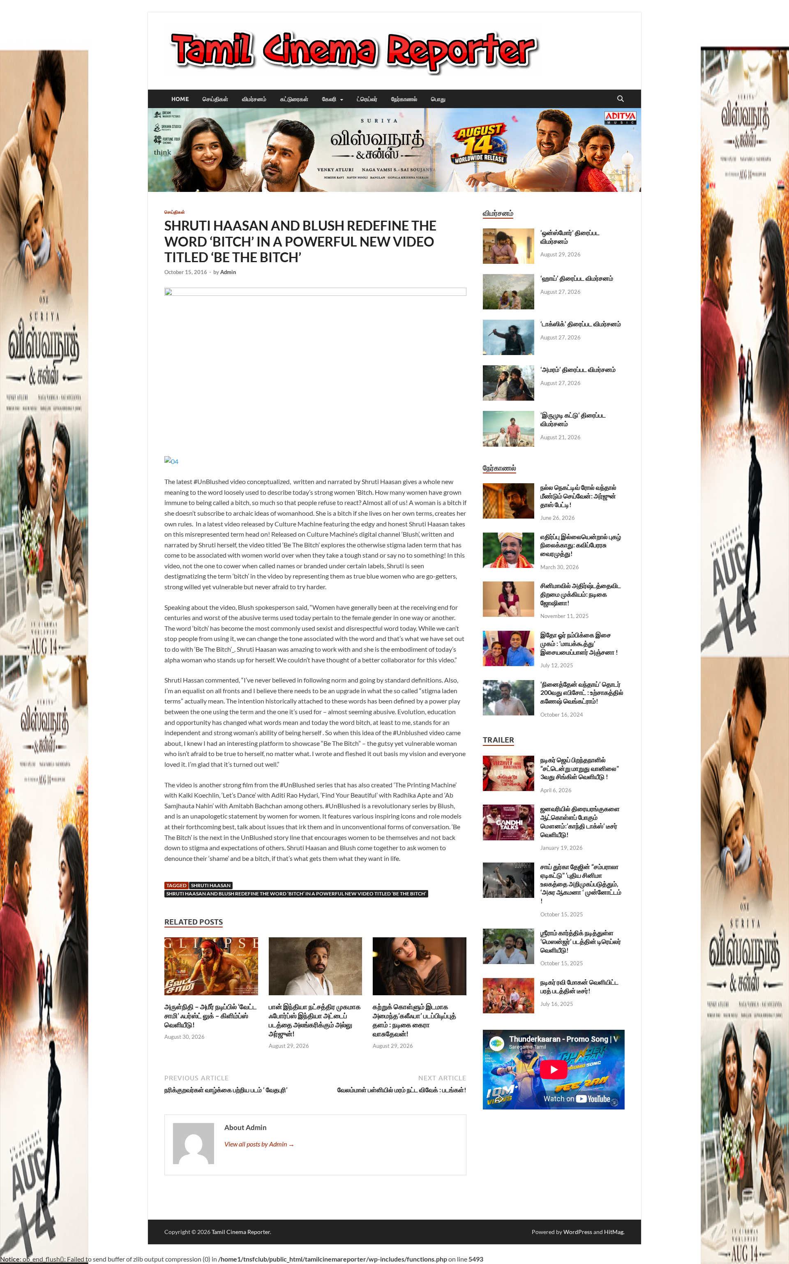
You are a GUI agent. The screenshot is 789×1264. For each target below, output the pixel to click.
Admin (228, 272)
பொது (438, 99)
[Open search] (620, 99)
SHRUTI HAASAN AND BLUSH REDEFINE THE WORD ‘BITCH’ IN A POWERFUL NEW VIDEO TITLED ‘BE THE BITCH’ (296, 893)
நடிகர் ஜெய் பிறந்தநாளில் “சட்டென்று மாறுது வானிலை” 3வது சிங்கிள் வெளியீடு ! (579, 768)
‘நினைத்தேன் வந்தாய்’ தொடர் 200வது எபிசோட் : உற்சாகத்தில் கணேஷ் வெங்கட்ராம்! (581, 692)
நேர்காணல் (404, 99)
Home (180, 99)
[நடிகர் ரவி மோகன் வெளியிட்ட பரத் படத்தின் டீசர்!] (508, 983)
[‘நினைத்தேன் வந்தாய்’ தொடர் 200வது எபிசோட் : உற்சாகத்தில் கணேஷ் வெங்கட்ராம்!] (508, 685)
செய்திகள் (215, 99)
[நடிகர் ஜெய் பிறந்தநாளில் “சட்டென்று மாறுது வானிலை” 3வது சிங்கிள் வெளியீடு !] (508, 760)
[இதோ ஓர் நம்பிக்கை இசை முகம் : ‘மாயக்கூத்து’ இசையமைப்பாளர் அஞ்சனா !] (508, 635)
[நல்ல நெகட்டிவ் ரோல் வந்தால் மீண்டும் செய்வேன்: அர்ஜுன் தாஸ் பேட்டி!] (508, 488)
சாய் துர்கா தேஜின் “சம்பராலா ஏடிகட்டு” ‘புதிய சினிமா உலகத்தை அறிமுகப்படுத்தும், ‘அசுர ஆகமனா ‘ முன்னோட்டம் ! (580, 883)
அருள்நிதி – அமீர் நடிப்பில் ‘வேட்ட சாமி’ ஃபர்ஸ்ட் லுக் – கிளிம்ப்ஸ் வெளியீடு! (210, 1015)
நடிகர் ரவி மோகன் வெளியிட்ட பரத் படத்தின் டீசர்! (579, 986)
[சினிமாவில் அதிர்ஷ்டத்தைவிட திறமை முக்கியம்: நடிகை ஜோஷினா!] (508, 586)
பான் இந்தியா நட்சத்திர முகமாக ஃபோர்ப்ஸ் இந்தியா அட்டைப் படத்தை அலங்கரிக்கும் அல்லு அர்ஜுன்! (315, 1020)
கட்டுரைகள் (294, 99)
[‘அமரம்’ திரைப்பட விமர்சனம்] (508, 370)
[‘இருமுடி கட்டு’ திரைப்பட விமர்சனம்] (508, 416)
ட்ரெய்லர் (367, 99)
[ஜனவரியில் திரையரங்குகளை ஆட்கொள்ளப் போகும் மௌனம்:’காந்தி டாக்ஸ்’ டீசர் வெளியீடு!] (508, 809)
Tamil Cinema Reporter (241, 1231)
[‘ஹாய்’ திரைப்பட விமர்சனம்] (508, 279)
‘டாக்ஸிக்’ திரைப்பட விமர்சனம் (580, 324)
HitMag (613, 1231)
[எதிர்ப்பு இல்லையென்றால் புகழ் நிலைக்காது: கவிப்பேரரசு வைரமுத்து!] (508, 537)
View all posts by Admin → (259, 1144)
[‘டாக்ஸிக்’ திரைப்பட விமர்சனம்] (508, 324)
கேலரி (329, 99)
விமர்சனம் (254, 99)
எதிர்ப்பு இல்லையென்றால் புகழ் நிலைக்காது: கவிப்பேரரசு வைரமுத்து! (580, 545)
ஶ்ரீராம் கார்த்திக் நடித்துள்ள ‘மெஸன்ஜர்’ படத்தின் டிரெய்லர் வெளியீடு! (580, 941)
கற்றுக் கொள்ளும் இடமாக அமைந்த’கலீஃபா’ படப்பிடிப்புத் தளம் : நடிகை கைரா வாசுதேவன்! (414, 1020)
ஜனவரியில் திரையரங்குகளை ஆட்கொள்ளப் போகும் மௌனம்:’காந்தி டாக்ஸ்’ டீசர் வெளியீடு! (580, 821)
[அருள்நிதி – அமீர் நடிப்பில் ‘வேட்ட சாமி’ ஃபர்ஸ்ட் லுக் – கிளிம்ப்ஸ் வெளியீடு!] (211, 969)
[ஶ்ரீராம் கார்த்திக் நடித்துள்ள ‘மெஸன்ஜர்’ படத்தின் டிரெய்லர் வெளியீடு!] (508, 933)
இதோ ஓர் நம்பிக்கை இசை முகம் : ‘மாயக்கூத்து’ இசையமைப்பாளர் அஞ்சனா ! (579, 643)
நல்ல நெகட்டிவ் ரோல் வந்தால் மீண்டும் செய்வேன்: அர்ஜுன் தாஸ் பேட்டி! (578, 495)
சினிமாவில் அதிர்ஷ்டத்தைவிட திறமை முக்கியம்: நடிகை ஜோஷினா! (580, 594)
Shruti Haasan (211, 885)
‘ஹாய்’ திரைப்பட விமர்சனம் (576, 278)
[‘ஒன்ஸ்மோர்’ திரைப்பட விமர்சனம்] (508, 233)
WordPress (577, 1231)
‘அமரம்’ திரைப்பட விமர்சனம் (578, 369)
